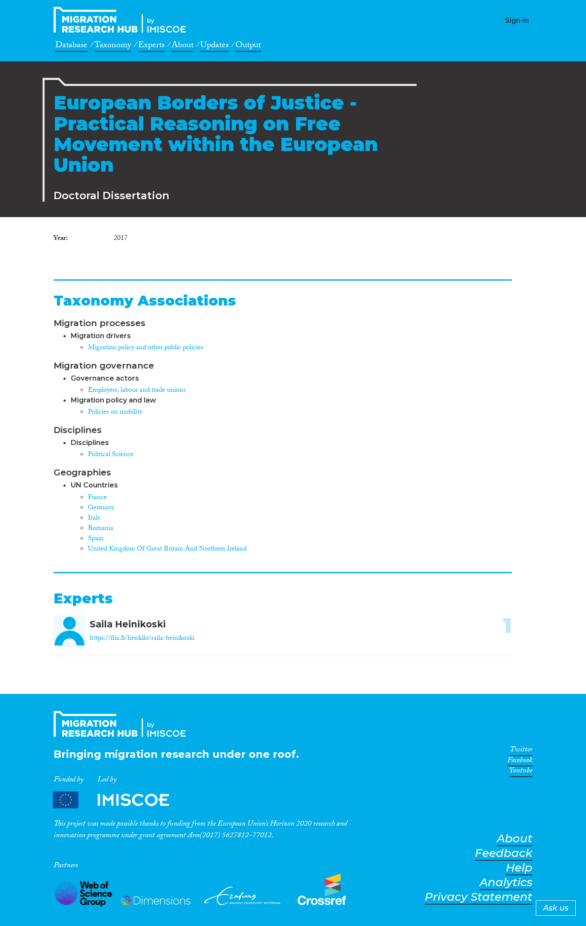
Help (519, 868)
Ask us (555, 908)
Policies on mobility (115, 412)
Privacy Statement (478, 897)
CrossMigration (122, 20)
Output (248, 46)
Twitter (521, 751)
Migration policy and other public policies (145, 348)
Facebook (519, 762)
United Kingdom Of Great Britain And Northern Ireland (167, 549)
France (97, 498)
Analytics (506, 882)
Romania (100, 529)
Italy (94, 518)
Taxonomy (112, 46)
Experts (151, 46)
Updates (214, 46)
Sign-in (517, 20)
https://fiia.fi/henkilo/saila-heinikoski (142, 639)
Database (71, 46)
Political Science (110, 455)
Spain (96, 539)
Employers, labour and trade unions (137, 390)
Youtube (520, 772)
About (182, 46)
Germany (101, 508)
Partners (118, 800)
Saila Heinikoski (128, 624)
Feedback (503, 853)
